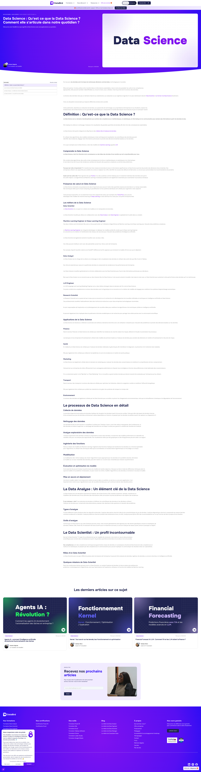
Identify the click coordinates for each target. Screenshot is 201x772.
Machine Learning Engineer (72, 230)
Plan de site (137, 748)
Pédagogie (137, 731)
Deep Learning (95, 196)
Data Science (15, 14)
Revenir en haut (53, 82)
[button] (70, 3)
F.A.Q (135, 740)
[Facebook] (196, 764)
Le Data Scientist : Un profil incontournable (14, 93)
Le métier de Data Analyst (108, 724)
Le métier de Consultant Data (109, 733)
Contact (136, 738)
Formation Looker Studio (76, 736)
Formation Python (74, 733)
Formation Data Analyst (10, 724)
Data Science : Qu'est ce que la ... (28, 14)
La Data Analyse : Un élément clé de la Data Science (16, 90)
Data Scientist (150, 96)
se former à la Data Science (164, 96)
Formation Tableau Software (77, 731)
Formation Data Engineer (10, 728)
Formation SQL (73, 726)
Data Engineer (115, 215)
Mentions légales (139, 743)
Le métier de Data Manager (109, 731)
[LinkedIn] (6, 64)
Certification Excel (41, 726)
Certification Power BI (42, 724)
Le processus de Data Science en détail (13, 88)
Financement (138, 728)
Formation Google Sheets (76, 738)
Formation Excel (73, 728)
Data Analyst (104, 215)
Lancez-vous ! (173, 731)
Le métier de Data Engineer (109, 726)
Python (93, 176)
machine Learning (105, 145)
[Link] (56, 3)
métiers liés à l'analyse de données (106, 131)
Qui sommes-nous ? (140, 724)
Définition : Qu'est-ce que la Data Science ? (14, 85)
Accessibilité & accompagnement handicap (146, 733)
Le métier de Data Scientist (109, 728)
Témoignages (138, 736)
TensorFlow (120, 195)
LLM (116, 145)
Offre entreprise (138, 726)
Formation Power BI (74, 724)
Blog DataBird (7, 14)
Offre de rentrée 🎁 (106, 3)
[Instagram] (193, 764)
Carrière (136, 745)
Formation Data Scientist (10, 726)
